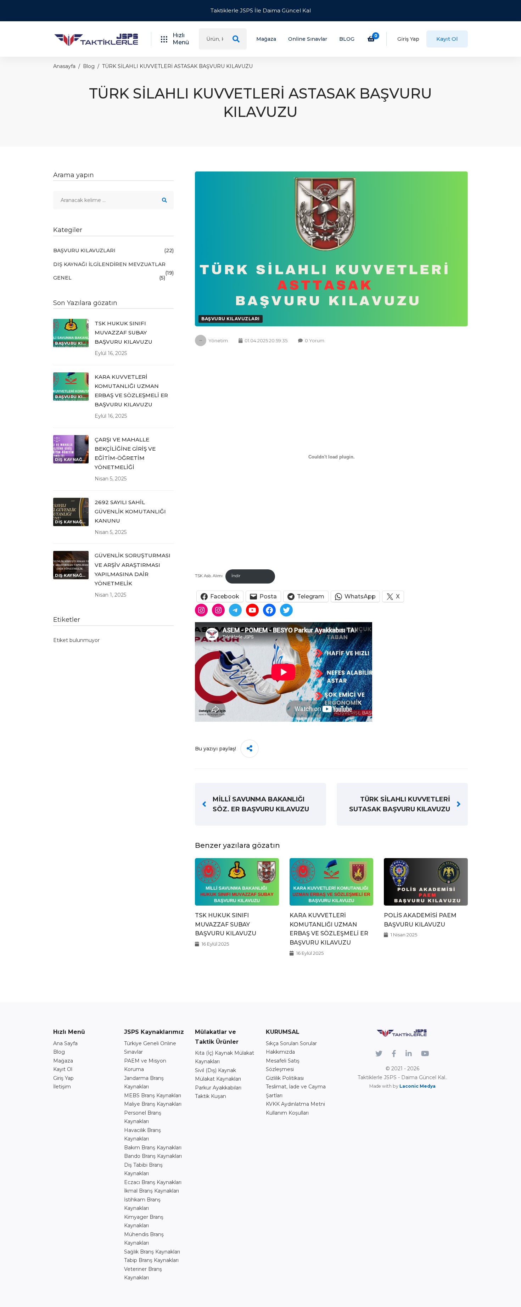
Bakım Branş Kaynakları (152, 1147)
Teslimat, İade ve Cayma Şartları (296, 1091)
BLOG (346, 39)
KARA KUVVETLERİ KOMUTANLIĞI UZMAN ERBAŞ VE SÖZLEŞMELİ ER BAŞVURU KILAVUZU (131, 390)
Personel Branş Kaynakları (142, 1117)
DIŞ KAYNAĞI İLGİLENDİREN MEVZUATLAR (113, 265)
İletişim (62, 1086)
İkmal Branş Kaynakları (151, 1191)
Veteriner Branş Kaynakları (143, 1273)
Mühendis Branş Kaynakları (144, 1238)
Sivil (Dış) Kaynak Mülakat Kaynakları (218, 1074)
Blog (89, 66)
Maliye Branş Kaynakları (152, 1104)
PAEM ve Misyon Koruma (145, 1065)
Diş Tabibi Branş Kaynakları (143, 1169)
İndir (236, 575)
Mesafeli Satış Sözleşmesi (282, 1065)
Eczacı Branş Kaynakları (152, 1182)
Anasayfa (64, 66)
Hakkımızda (280, 1052)
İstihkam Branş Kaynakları (142, 1204)
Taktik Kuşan (210, 1096)
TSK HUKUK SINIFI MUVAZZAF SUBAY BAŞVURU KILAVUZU (225, 924)
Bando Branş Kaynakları (153, 1156)
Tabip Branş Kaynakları (151, 1260)
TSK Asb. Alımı (209, 575)
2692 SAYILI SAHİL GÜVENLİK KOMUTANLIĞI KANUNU (130, 511)
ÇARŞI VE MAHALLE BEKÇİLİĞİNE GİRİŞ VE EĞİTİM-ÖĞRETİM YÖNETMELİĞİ (125, 453)
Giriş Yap (408, 39)
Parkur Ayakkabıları (218, 1088)
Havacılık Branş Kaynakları (142, 1134)
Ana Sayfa (65, 1043)
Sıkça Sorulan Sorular (291, 1043)
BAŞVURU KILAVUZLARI (230, 318)
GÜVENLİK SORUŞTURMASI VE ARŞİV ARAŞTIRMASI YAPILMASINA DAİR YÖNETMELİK (132, 569)
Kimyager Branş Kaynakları (143, 1221)
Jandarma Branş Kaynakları (144, 1082)
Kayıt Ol (447, 38)
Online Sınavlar (307, 39)
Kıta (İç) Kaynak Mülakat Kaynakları (224, 1057)
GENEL (109, 278)
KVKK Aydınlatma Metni (295, 1104)
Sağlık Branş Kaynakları (152, 1252)
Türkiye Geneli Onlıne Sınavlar (150, 1047)
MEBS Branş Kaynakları (152, 1095)
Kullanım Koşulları (287, 1113)
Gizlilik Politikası (285, 1078)
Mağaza (266, 39)
